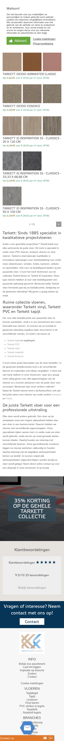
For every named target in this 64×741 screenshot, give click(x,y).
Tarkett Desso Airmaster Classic (29, 74)
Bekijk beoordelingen (32, 588)
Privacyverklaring (43, 43)
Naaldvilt (32, 709)
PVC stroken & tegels (32, 706)
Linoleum (32, 699)
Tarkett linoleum (15, 356)
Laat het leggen (32, 667)
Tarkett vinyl (13, 348)
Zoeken (32, 673)
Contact (32, 622)
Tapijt (32, 696)
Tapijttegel (32, 693)
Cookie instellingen (32, 683)
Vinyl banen (32, 702)
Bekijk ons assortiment (32, 663)
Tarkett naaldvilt (15, 352)
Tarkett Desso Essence (21, 106)
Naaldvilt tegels (32, 712)
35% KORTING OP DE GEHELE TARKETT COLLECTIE (32, 509)
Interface (56, 394)
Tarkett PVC (13, 344)
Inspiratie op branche (32, 670)
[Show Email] (45, 738)
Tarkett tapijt (13, 340)
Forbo (9, 398)
